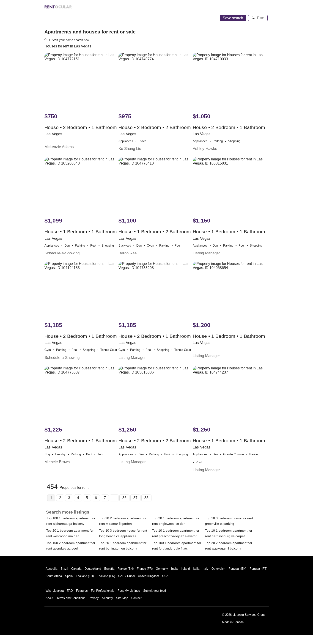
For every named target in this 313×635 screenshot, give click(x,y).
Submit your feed (154, 590)
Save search (233, 18)
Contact (136, 598)
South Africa (54, 576)
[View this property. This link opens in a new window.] (81, 80)
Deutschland (93, 568)
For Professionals (102, 590)
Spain (69, 576)
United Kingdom (148, 576)
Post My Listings (129, 590)
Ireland (185, 568)
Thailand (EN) (106, 576)
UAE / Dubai (126, 576)
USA (165, 576)
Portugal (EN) (237, 568)
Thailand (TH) (85, 576)
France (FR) (145, 568)
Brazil (64, 568)
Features (82, 590)
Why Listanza (55, 590)
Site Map (122, 598)
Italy (205, 568)
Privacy (94, 598)
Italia (196, 568)
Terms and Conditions (71, 598)
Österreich (218, 568)
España (109, 568)
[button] (258, 18)
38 (146, 498)
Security (107, 598)
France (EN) (126, 568)
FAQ (70, 590)
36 (124, 498)
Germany (162, 568)
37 (135, 498)
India (174, 568)
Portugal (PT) (258, 568)
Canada (76, 568)
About (49, 598)
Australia (51, 568)
